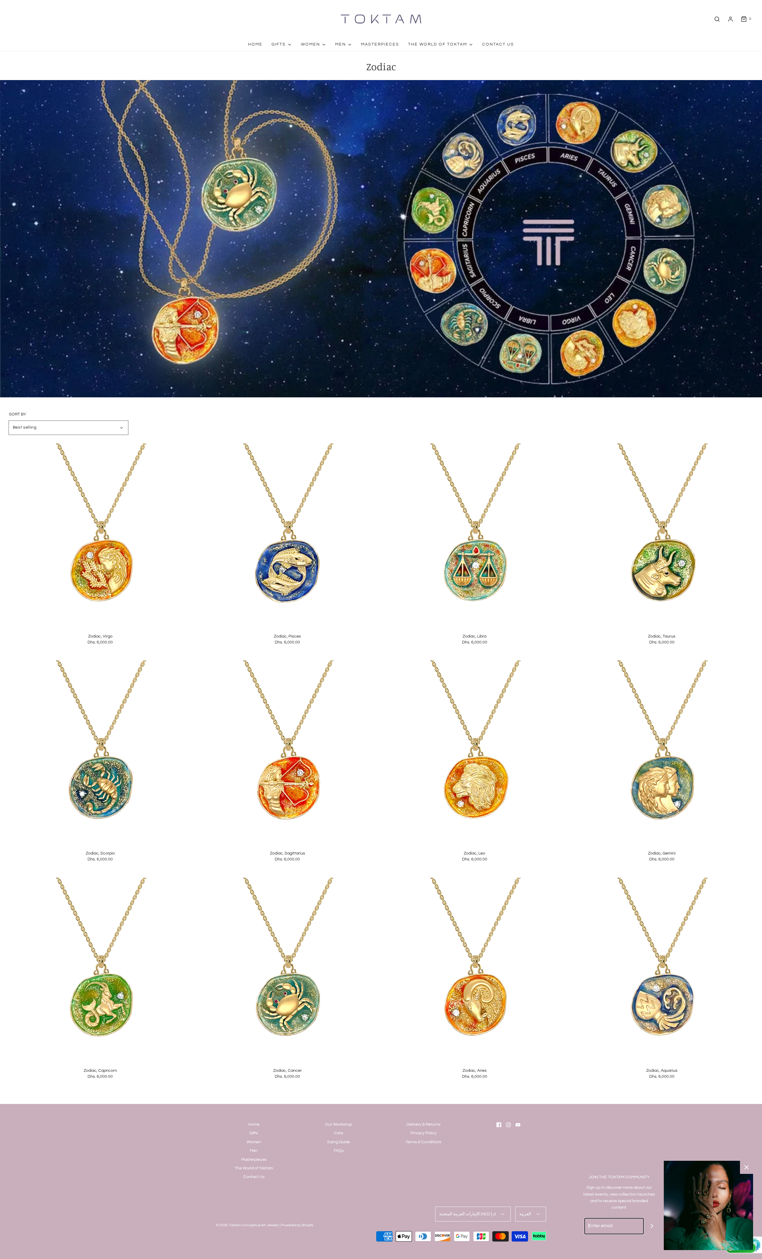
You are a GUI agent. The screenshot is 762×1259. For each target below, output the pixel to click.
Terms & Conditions (423, 1142)
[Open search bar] (717, 19)
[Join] (652, 1226)
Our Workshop (338, 1124)
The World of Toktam (254, 1168)
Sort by (17, 414)
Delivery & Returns (423, 1124)
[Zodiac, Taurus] (661, 534)
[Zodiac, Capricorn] (100, 969)
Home (255, 44)
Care (338, 1133)
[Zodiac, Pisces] (287, 534)
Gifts (253, 1133)
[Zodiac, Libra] (474, 534)
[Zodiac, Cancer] (287, 969)
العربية (525, 1214)
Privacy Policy (423, 1133)
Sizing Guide (338, 1142)
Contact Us (498, 44)
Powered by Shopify (297, 1225)
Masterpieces (380, 44)
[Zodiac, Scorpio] (100, 752)
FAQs (339, 1151)
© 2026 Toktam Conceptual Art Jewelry (247, 1225)
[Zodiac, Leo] (474, 752)
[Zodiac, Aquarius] (661, 969)
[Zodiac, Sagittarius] (287, 752)
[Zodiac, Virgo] (100, 534)
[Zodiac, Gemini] (661, 752)
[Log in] (730, 19)
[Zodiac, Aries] (474, 969)
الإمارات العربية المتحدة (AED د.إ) (467, 1214)
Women (253, 1142)
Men (254, 1151)
